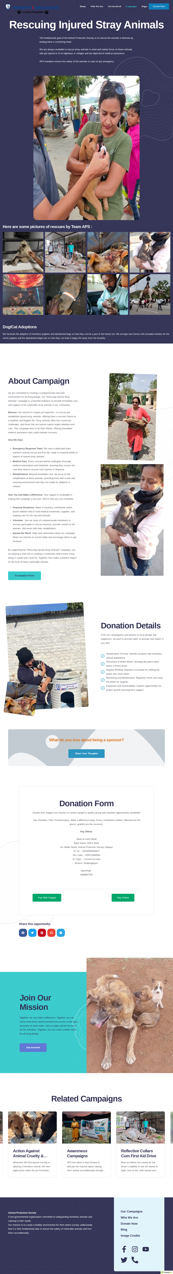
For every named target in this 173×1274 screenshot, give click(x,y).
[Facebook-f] (124, 1249)
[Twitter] (124, 1260)
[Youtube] (145, 1249)
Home (83, 6)
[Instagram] (135, 1249)
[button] (24, 575)
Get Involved (114, 6)
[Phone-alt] (135, 1260)
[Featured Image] (32, 1127)
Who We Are (97, 6)
